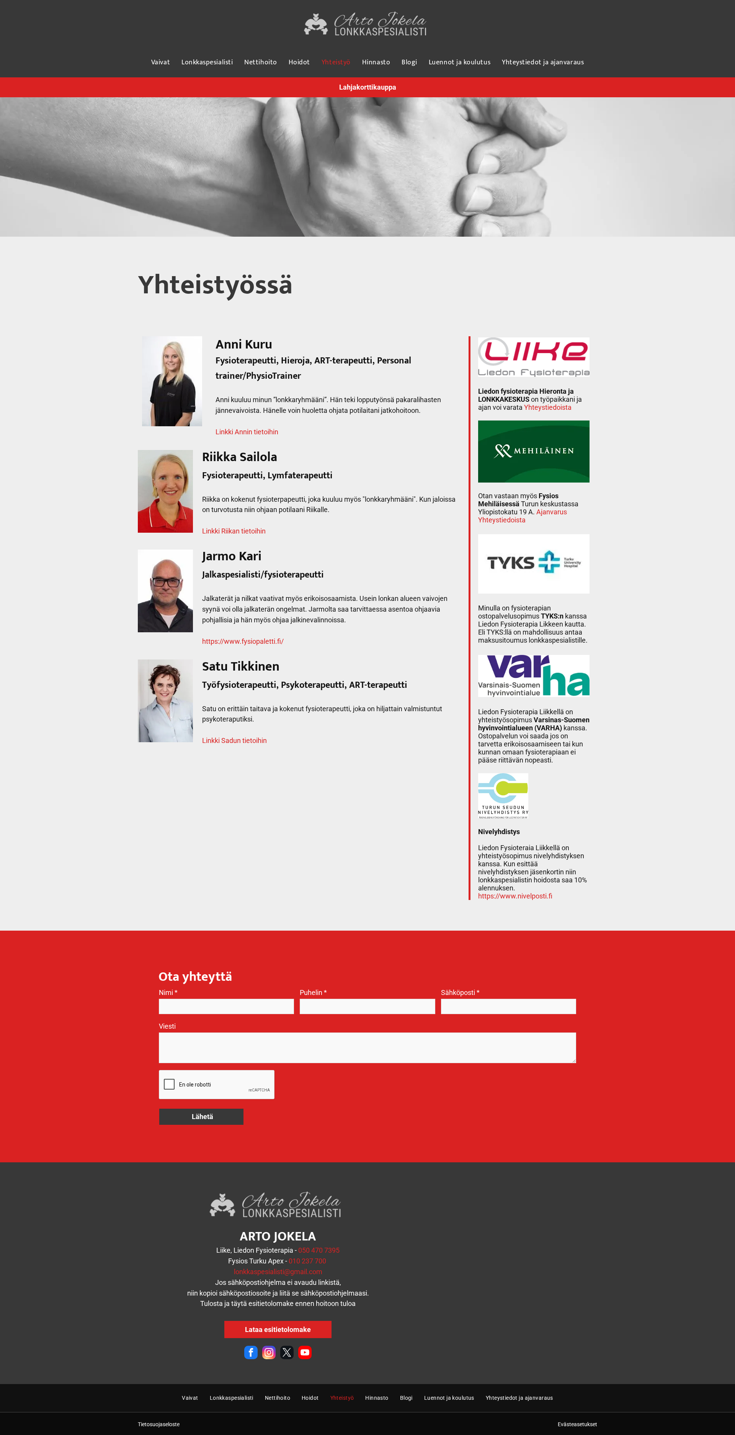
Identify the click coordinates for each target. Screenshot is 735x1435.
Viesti (167, 1026)
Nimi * (168, 992)
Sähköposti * (460, 992)
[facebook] (251, 1353)
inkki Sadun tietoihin (236, 740)
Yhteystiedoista (548, 407)
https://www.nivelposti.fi (515, 896)
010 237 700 (307, 1261)
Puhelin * (313, 992)
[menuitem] (160, 63)
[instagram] (269, 1353)
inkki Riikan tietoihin (236, 531)
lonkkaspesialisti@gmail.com (278, 1272)
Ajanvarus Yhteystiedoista (522, 516)
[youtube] (305, 1353)
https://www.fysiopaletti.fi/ (243, 641)
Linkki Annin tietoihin (247, 432)
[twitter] (287, 1353)
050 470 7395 (319, 1250)
